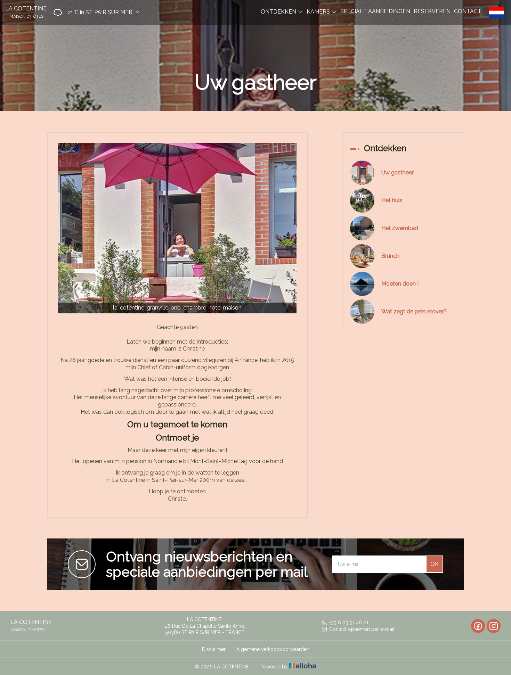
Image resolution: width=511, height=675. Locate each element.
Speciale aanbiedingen (375, 11)
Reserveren (432, 11)
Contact (467, 11)
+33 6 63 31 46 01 (348, 622)
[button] (94, 12)
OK (434, 564)
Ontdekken (279, 11)
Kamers (319, 11)
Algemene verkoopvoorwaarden (272, 649)
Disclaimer (214, 649)
